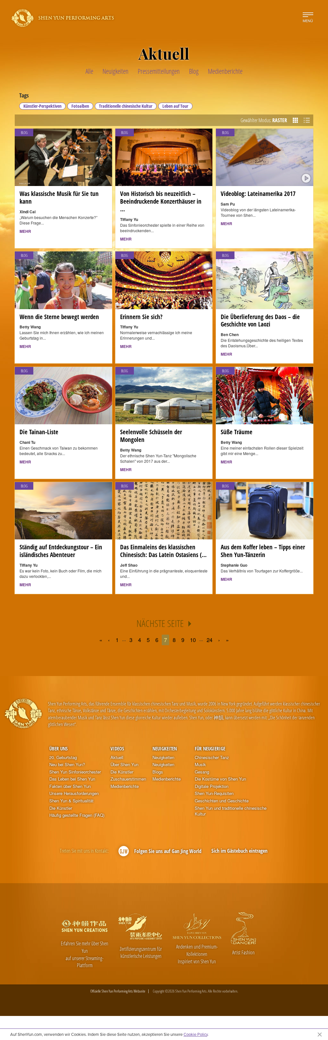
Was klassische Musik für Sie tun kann (59, 198)
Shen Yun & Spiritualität (71, 801)
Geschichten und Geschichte (222, 801)
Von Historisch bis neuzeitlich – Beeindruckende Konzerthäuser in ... (160, 201)
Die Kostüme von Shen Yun (220, 779)
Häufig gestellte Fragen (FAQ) (76, 815)
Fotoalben (80, 106)
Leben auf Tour (175, 106)
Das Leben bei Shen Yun (72, 779)
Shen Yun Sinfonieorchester (75, 772)
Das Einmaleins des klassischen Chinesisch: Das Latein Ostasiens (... (163, 551)
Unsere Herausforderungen (74, 793)
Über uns (58, 748)
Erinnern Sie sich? (141, 317)
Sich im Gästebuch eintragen (239, 850)
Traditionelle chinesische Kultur (125, 106)
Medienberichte (125, 786)
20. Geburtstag (63, 757)
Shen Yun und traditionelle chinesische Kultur (230, 811)
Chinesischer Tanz (212, 757)
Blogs (157, 772)
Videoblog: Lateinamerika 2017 (258, 194)
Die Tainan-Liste (39, 432)
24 (209, 640)
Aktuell (117, 757)
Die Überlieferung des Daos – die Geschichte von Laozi (260, 321)
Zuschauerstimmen (128, 779)
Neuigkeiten (164, 748)
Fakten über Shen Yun (70, 786)
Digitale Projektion (211, 786)
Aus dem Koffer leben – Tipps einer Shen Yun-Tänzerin (263, 551)
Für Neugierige (210, 748)
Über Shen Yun (124, 764)
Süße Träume (236, 432)
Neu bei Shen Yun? (67, 764)
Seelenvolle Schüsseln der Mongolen (151, 436)
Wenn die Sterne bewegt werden (59, 317)
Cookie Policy (196, 1034)
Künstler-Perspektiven (42, 106)
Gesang (202, 772)
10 (193, 640)
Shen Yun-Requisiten (214, 793)
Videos (117, 748)
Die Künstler (60, 808)
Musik (200, 764)
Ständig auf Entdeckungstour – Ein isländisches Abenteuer (61, 551)
